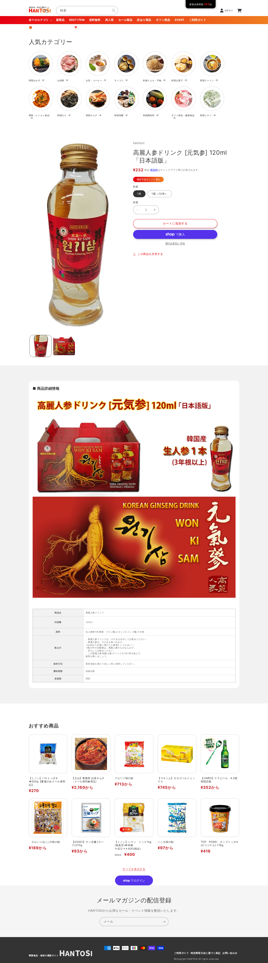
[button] (40, 20)
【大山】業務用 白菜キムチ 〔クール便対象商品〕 (89, 780)
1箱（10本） (160, 193)
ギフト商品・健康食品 (183, 115)
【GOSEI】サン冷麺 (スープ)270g (88, 843)
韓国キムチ (91, 115)
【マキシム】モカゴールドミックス (176, 780)
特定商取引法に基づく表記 (206, 953)
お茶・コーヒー (94, 80)
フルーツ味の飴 (124, 778)
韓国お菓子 (177, 80)
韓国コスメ (205, 115)
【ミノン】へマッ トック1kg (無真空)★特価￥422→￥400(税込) (133, 845)
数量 (135, 202)
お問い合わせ (229, 953)
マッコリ (119, 80)
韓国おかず (34, 80)
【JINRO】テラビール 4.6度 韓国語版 (220, 780)
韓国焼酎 (119, 115)
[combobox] (87, 10)
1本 (139, 193)
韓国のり (62, 115)
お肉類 (60, 80)
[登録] (164, 921)
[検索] (114, 10)
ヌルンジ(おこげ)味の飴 (44, 841)
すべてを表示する (134, 869)
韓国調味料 (148, 115)
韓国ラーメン (207, 80)
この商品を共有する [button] (150, 254)
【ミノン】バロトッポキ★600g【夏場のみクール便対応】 (47, 781)
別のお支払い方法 (175, 243)
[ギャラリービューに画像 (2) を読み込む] (64, 346)
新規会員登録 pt (200, 4)
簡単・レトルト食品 (39, 115)
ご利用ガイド (181, 953)
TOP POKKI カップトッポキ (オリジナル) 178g (220, 843)
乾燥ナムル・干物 (152, 80)
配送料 (154, 170)
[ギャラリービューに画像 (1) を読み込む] (40, 346)
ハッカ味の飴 (166, 841)
